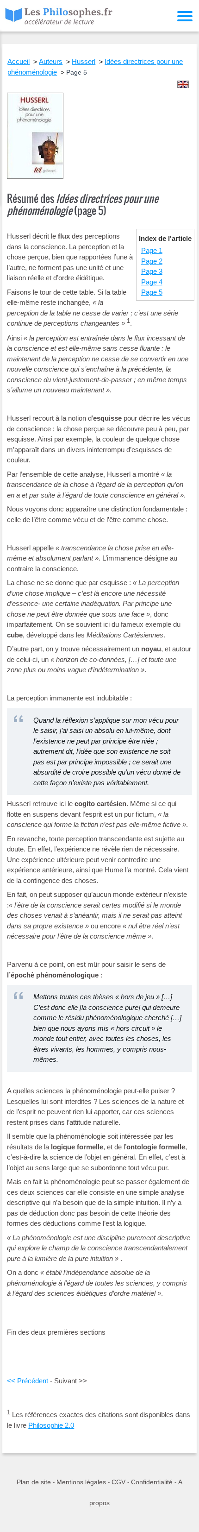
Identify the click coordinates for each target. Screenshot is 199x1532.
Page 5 (151, 292)
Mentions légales (81, 1482)
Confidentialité (152, 1482)
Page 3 (151, 271)
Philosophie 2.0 (51, 1425)
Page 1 (151, 250)
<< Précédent (27, 1381)
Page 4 (151, 282)
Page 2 (151, 261)
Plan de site (34, 1482)
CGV (118, 1482)
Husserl (83, 61)
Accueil (18, 61)
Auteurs (50, 61)
